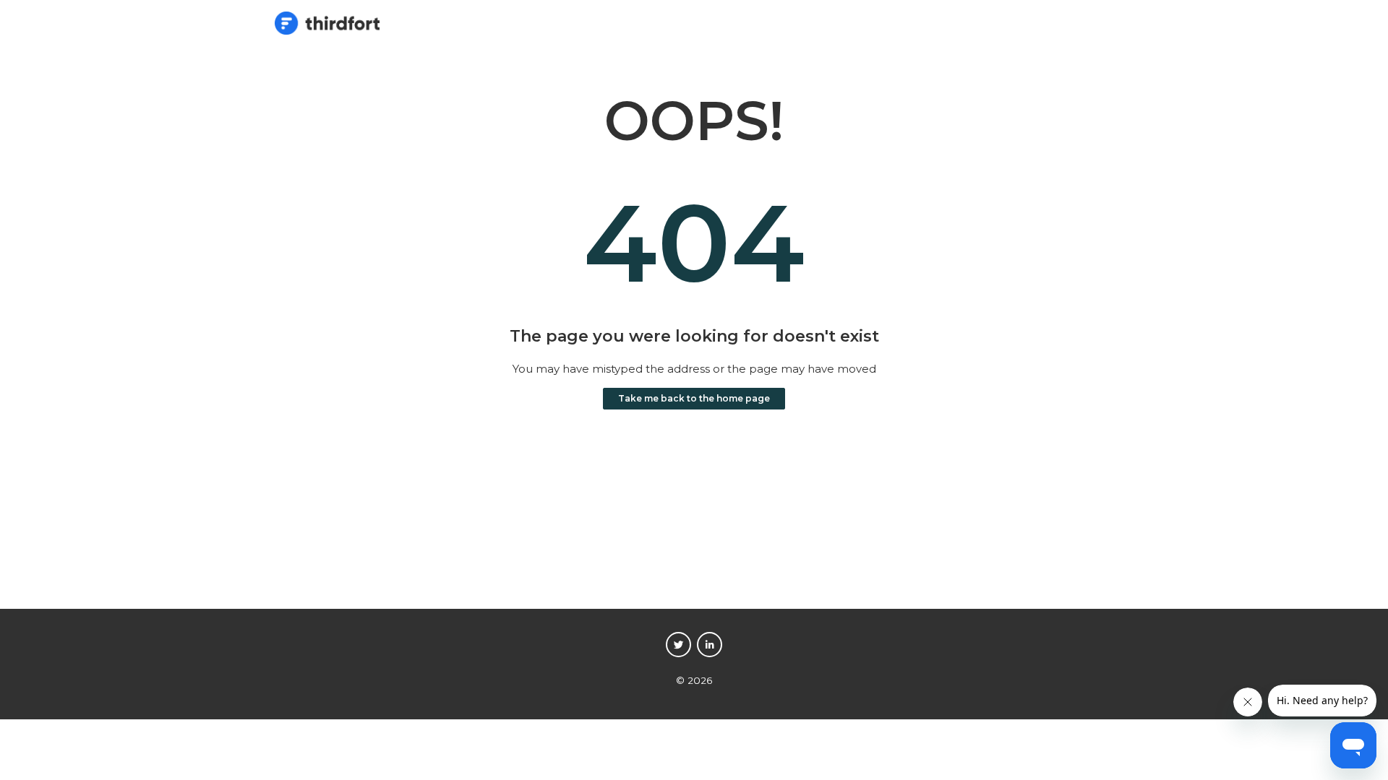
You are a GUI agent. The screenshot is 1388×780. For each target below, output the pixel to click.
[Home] (327, 31)
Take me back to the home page (694, 398)
